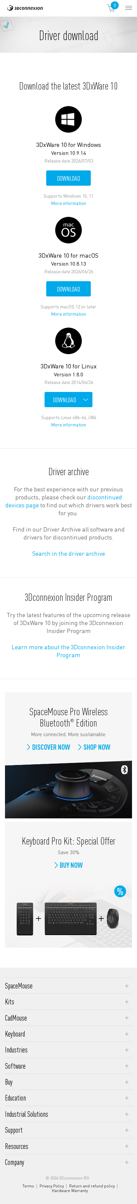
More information (69, 203)
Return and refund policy (92, 1186)
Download (68, 178)
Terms (28, 1186)
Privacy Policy (52, 1186)
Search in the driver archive (68, 553)
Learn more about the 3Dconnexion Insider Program (68, 651)
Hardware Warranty (70, 1190)
